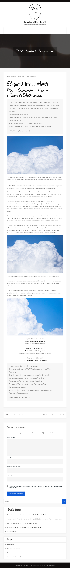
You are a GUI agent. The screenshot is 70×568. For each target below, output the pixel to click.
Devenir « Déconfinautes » (16, 415)
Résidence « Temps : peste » (53, 415)
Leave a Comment (31, 76)
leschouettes (12, 76)
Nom (9, 458)
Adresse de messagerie (14, 467)
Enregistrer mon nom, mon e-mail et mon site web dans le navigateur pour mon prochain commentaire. (35, 486)
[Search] (64, 501)
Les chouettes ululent (35, 22)
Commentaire (11, 437)
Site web (9, 475)
